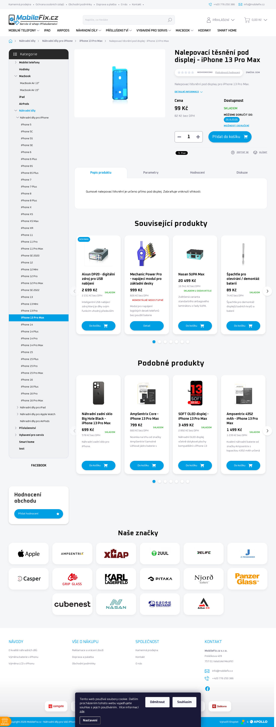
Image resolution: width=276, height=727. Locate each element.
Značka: (253, 72)
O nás (124, 4)
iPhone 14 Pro (29, 338)
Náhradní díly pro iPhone (34, 117)
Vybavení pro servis (31, 435)
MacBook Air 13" (29, 83)
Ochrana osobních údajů (50, 4)
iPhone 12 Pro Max (32, 283)
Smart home (26, 442)
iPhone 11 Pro (29, 242)
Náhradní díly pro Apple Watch (37, 414)
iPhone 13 (27, 297)
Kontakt (136, 4)
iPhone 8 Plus (29, 200)
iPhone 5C (27, 131)
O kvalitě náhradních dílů (23, 650)
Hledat (170, 20)
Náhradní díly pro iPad (33, 407)
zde (82, 711)
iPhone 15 (27, 352)
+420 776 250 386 (223, 678)
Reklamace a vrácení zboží (87, 650)
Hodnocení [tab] (197, 172)
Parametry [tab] (150, 172)
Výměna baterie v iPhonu (23, 657)
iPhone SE (27, 145)
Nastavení (90, 720)
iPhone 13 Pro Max (32, 317)
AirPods (24, 104)
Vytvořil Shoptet (229, 722)
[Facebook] (207, 688)
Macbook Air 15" (29, 90)
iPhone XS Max (29, 221)
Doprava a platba (106, 4)
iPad (22, 97)
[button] (154, 342)
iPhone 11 (27, 235)
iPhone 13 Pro (29, 311)
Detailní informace (187, 92)
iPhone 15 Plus (29, 359)
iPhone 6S (27, 166)
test (21, 448)
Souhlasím (184, 702)
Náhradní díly (27, 110)
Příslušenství (27, 428)
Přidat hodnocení (28, 513)
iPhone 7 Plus (29, 186)
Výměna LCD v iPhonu (21, 663)
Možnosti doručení (236, 126)
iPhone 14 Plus (29, 331)
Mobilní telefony (29, 62)
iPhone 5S (27, 138)
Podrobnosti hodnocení (227, 72)
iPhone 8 (26, 193)
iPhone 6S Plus (29, 173)
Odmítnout (157, 702)
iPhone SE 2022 (30, 290)
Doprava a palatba (83, 657)
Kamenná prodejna (20, 4)
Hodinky (24, 69)
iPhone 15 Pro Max (32, 373)
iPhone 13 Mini (29, 304)
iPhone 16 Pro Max (32, 400)
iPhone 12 (27, 262)
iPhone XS (27, 214)
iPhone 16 (27, 379)
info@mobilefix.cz (222, 671)
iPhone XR (27, 228)
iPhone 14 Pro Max (32, 345)
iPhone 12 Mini (29, 269)
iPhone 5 (26, 124)
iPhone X (26, 207)
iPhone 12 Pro (29, 276)
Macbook (25, 76)
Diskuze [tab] (242, 172)
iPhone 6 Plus (29, 159)
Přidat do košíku (226, 137)
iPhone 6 (26, 152)
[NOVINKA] (98, 253)
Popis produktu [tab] (100, 172)
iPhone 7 (26, 179)
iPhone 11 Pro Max (32, 248)
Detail (146, 326)
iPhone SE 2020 (30, 255)
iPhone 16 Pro (29, 393)
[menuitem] (24, 30)
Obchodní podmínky (80, 4)
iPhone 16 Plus (29, 386)
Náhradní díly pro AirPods (35, 421)
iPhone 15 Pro (29, 366)
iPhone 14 (27, 324)
